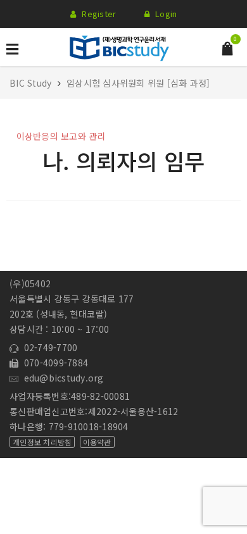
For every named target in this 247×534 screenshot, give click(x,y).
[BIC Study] (119, 45)
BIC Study (32, 83)
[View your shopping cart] (227, 47)
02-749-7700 (47, 347)
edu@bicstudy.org (61, 377)
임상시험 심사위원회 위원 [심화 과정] (138, 83)
